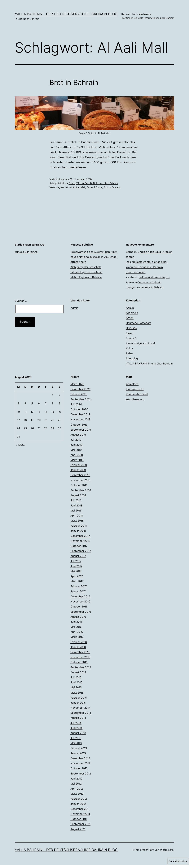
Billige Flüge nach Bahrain (86, 272)
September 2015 (80, 667)
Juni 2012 (76, 778)
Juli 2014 (76, 722)
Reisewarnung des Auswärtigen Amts (93, 251)
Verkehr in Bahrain (149, 282)
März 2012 (77, 793)
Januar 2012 (78, 803)
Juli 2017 (75, 561)
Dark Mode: (175, 861)
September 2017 (80, 550)
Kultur (129, 348)
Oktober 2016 (79, 606)
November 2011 (80, 813)
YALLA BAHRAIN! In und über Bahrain (97, 183)
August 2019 (78, 434)
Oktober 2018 (79, 485)
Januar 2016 (78, 647)
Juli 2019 (75, 439)
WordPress (166, 849)
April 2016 (76, 631)
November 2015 (80, 657)
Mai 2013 (76, 743)
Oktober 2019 (79, 424)
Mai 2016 (76, 626)
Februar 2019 (78, 465)
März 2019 (77, 459)
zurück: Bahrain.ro (26, 251)
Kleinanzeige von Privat (140, 343)
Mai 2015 (76, 687)
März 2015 (77, 692)
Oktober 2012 (79, 768)
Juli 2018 (75, 500)
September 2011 (80, 824)
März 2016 (77, 636)
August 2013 (78, 733)
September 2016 (80, 611)
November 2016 (80, 601)
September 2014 (80, 712)
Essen (72, 183)
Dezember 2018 (80, 475)
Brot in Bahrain (73, 82)
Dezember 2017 (80, 535)
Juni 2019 (76, 444)
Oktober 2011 (78, 818)
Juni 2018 (76, 505)
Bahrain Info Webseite (147, 15)
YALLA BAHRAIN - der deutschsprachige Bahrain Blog (66, 14)
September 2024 (81, 399)
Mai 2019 (76, 449)
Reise (129, 353)
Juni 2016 (76, 621)
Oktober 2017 (78, 545)
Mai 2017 (76, 571)
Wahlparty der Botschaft (85, 267)
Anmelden (132, 384)
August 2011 (77, 829)
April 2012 (76, 788)
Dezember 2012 (80, 758)
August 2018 (78, 495)
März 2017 (76, 581)
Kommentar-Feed (137, 394)
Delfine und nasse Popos (154, 277)
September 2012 (80, 773)
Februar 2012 (78, 798)
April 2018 (76, 515)
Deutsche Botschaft (138, 323)
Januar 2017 (78, 591)
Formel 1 (131, 338)
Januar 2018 (78, 530)
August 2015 (78, 672)
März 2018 (77, 520)
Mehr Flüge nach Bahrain (86, 277)
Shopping (132, 358)
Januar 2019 (78, 470)
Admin (74, 307)
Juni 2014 (76, 728)
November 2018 (80, 480)
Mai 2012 (76, 783)
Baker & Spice (94, 187)
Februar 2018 (78, 525)
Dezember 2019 (80, 414)
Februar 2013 (78, 748)
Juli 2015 (75, 677)
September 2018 (80, 490)
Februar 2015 (78, 697)
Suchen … (21, 300)
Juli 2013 (75, 738)
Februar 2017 (78, 586)
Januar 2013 (78, 753)
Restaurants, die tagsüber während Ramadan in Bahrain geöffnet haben (146, 266)
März (21, 444)
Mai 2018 (76, 510)
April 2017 (76, 576)
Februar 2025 (78, 394)
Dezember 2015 (80, 652)
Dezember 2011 (80, 808)
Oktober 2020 (79, 409)
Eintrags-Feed (135, 389)
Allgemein (132, 312)
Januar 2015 (78, 702)
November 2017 (80, 540)
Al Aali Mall (79, 187)
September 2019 (80, 429)
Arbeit (129, 317)
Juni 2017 (76, 566)
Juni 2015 (76, 682)
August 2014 (78, 717)
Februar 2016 (78, 642)
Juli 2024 (76, 404)
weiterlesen (78, 167)
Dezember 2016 (80, 596)
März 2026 (77, 384)
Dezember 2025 (80, 389)
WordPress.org (135, 399)
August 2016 (78, 616)
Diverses (131, 328)
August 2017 (78, 555)
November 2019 (80, 419)
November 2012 (80, 763)
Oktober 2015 (79, 662)
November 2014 (80, 707)
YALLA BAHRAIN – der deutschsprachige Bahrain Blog (66, 850)
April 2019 (76, 454)
